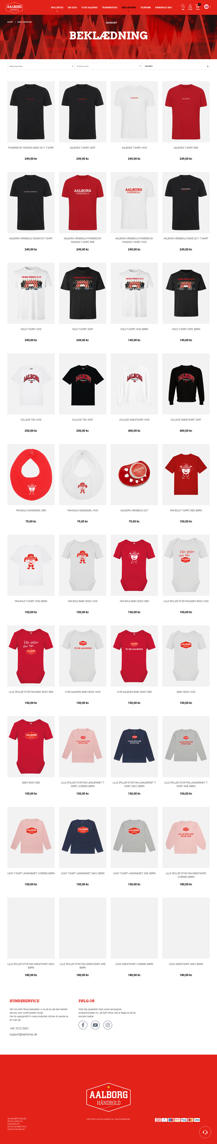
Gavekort (111, 22)
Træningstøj (109, 7)
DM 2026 (72, 7)
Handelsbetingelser (16, 1119)
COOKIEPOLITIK (13, 1124)
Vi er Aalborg (89, 7)
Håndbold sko (163, 7)
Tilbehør (145, 7)
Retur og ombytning (16, 1127)
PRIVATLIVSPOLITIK (15, 1121)
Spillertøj (57, 7)
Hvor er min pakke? (16, 1129)
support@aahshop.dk (23, 1034)
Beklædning (129, 7)
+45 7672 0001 (19, 1028)
